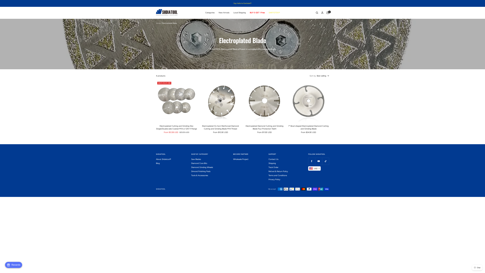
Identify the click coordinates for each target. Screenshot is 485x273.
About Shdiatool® (163, 159)
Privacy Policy (274, 179)
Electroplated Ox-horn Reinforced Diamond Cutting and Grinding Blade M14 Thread (220, 127)
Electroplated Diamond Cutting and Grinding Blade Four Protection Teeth (264, 127)
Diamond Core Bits (199, 163)
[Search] (317, 13)
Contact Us (273, 159)
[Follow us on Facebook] (311, 161)
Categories (210, 13)
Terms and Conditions (278, 175)
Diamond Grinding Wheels (202, 167)
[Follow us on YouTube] (318, 161)
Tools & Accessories (199, 175)
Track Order (273, 167)
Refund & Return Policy (278, 171)
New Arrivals (224, 13)
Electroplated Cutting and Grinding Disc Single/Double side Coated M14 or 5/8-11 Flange (176, 127)
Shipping (272, 163)
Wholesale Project (240, 159)
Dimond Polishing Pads (200, 171)
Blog (158, 163)
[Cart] (327, 13)
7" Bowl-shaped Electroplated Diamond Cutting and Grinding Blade (308, 127)
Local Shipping (239, 13)
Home (158, 23)
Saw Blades (196, 159)
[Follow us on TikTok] (325, 161)
